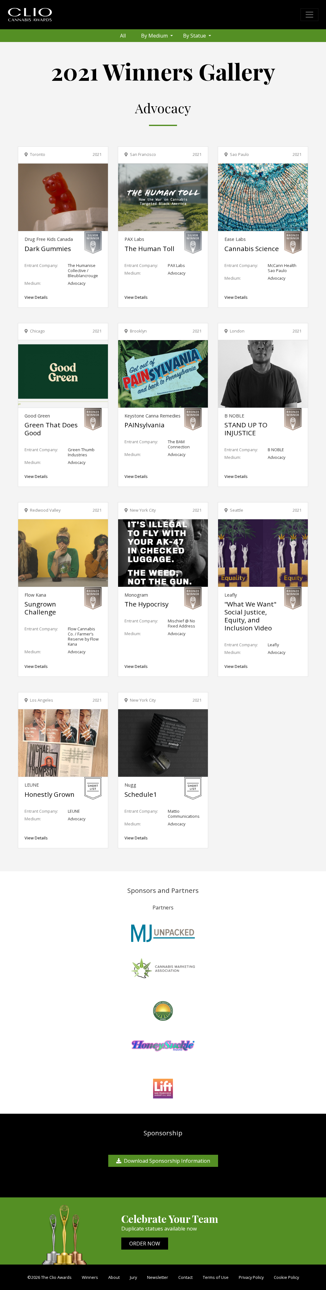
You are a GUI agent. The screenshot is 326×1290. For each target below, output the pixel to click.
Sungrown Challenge (40, 607)
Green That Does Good (51, 428)
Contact (185, 1277)
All (123, 35)
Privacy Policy (251, 1277)
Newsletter (157, 1277)
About (114, 1277)
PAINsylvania (144, 424)
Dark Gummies (48, 248)
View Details (36, 297)
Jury (133, 1277)
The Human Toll (149, 248)
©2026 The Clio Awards (49, 1277)
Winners (90, 1277)
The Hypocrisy (146, 603)
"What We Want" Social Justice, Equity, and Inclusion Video (250, 615)
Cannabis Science (251, 248)
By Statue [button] (195, 35)
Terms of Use (216, 1277)
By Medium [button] (155, 35)
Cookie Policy (286, 1277)
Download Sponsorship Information (167, 1160)
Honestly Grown (49, 794)
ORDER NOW (144, 1243)
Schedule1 (140, 794)
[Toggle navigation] (309, 14)
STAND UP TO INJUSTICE (245, 428)
